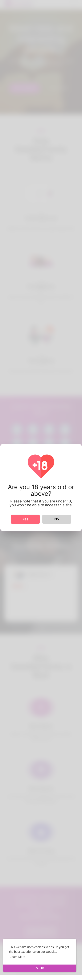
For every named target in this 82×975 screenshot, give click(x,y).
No (56, 519)
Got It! (40, 968)
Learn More (17, 956)
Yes (25, 519)
